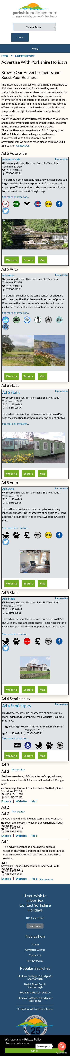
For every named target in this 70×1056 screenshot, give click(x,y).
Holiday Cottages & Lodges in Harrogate (35, 999)
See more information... (15, 196)
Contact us (35, 955)
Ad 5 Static (8, 598)
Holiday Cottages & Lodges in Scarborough (35, 977)
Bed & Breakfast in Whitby (35, 992)
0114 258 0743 (35, 918)
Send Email (35, 926)
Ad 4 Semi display (16, 705)
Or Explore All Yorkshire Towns (35, 1009)
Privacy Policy (35, 960)
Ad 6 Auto (8, 275)
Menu (35, 48)
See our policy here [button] (17, 1043)
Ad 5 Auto (8, 488)
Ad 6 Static (11, 392)
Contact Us (22, 145)
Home (35, 944)
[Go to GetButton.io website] (61, 1053)
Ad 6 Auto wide (11, 159)
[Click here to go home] (35, 8)
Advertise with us (35, 949)
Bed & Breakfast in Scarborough (35, 986)
